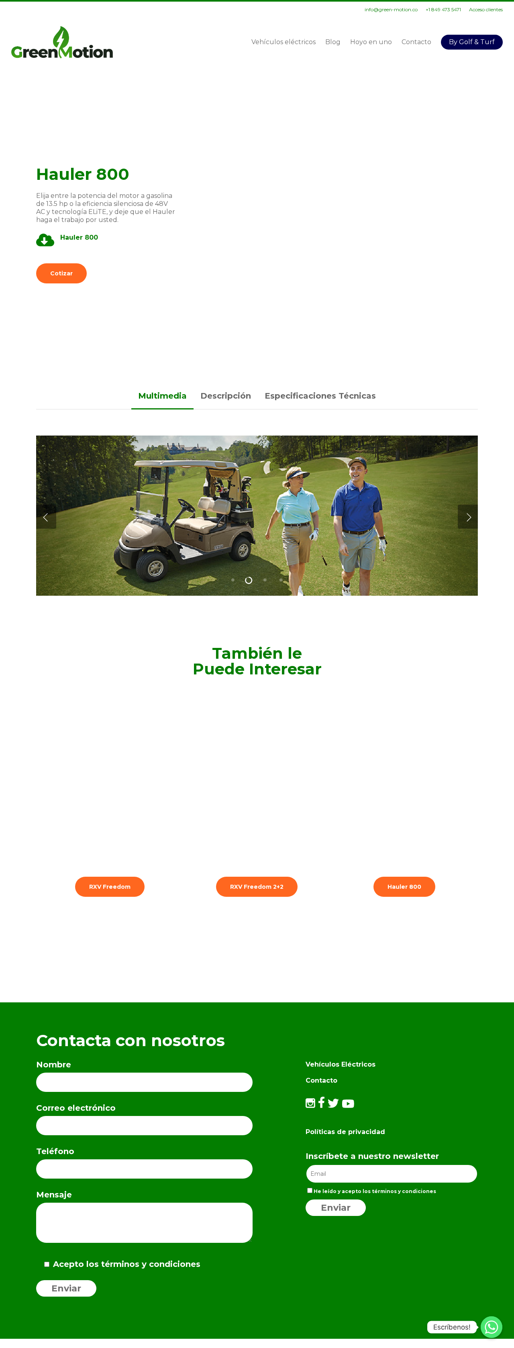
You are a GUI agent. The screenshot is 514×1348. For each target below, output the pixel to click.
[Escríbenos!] (491, 1327)
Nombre (53, 1064)
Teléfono (55, 1151)
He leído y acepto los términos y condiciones (375, 1191)
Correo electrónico (76, 1108)
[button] (61, 273)
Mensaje (54, 1194)
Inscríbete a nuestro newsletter (372, 1156)
